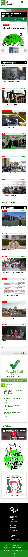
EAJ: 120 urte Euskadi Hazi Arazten (9, 173)
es (24, 2)
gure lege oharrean (13, 553)
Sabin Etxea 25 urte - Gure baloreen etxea (11, 104)
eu (22, 2)
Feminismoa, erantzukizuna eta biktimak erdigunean (14, 399)
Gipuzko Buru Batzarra (13, 516)
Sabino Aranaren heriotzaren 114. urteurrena (11, 150)
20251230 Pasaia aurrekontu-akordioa (10, 341)
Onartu (14, 555)
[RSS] (25, 19)
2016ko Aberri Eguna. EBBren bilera (9, 195)
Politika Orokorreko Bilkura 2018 (9, 127)
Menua (20, 5)
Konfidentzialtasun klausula (14, 540)
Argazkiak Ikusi (7, 78)
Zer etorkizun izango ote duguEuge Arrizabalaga (11, 406)
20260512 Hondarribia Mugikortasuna (10, 318)
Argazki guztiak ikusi (8, 202)
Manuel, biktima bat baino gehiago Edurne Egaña (12, 412)
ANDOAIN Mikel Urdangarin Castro (9, 249)
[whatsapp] (21, 19)
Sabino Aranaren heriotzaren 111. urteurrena (11, 81)
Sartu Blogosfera (21, 420)
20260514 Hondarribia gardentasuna (10, 295)
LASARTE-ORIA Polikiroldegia (8, 227)
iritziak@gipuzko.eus (14, 530)
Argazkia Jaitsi (7, 56)
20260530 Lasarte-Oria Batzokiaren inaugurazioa (13, 272)
